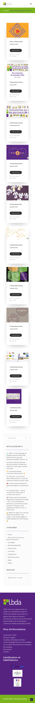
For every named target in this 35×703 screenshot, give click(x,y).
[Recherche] (17, 438)
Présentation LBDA (9, 635)
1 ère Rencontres (15, 408)
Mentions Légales (9, 637)
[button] (31, 4)
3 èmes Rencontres (16, 326)
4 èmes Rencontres (16, 286)
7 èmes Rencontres (16, 163)
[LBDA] (7, 3)
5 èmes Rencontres (16, 245)
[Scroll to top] (31, 699)
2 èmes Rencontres (16, 367)
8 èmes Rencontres (16, 123)
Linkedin (6, 652)
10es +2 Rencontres (16, 41)
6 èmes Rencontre (16, 204)
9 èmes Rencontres (16, 82)
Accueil (6, 11)
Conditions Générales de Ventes (14, 640)
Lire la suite (16, 50)
